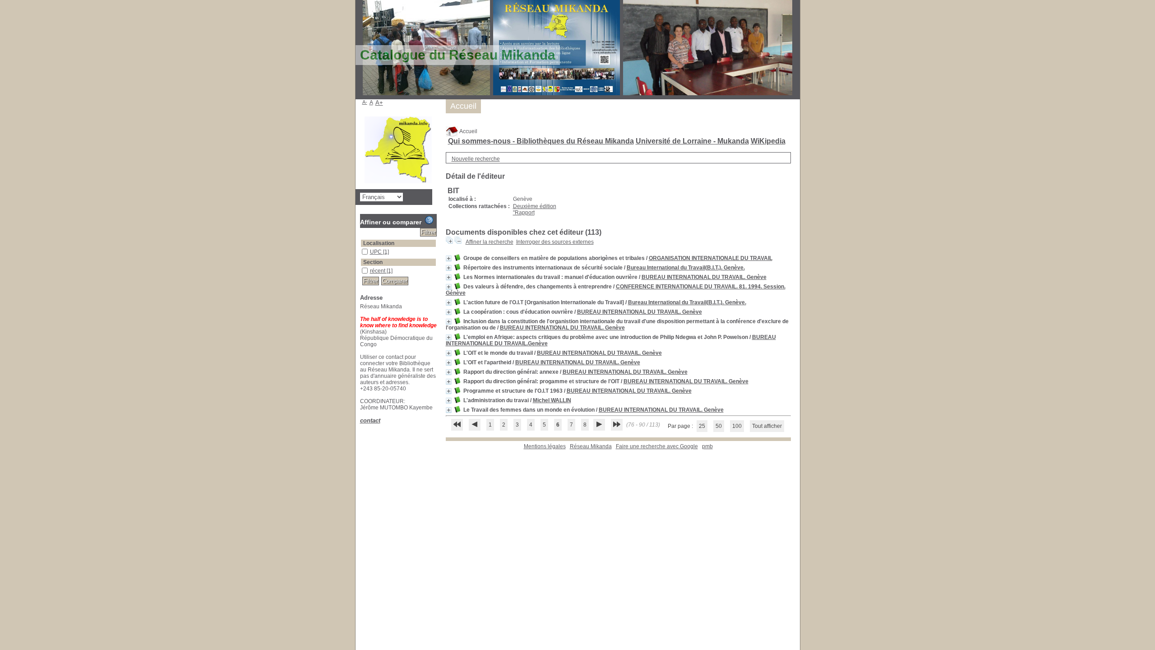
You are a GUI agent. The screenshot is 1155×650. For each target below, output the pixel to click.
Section (373, 262)
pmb (707, 446)
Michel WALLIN (552, 400)
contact (370, 420)
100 (737, 426)
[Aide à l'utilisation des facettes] (429, 220)
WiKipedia (768, 141)
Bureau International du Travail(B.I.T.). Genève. (686, 268)
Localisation (378, 243)
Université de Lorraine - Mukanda (692, 141)
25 (702, 426)
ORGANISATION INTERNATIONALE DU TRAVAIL (710, 258)
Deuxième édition (534, 206)
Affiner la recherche (489, 242)
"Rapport (524, 212)
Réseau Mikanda (591, 446)
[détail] (449, 258)
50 (719, 426)
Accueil (467, 131)
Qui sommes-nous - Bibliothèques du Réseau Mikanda (541, 141)
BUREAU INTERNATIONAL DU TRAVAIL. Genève (704, 277)
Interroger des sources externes (555, 242)
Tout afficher (767, 426)
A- (364, 102)
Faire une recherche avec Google (657, 446)
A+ (379, 102)
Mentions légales (545, 446)
